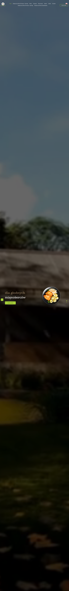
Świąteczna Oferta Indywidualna (40, 5)
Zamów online (63, 5)
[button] (67, 3)
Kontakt (54, 3)
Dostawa (35, 3)
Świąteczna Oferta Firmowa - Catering (20, 3)
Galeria (45, 3)
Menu (30, 3)
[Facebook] (2, 299)
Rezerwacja (40, 3)
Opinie (49, 3)
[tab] (66, 300)
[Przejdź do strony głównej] (3, 5)
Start (11, 3)
